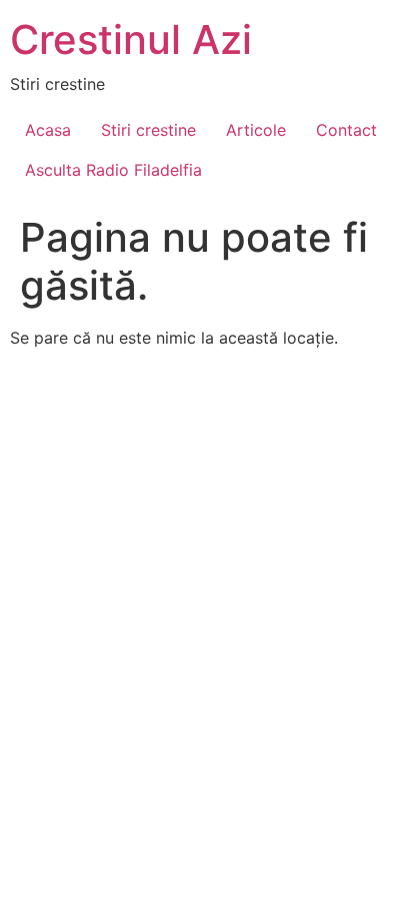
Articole (256, 130)
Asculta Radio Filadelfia (113, 170)
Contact (346, 130)
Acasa (48, 130)
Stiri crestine (148, 130)
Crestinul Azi (131, 39)
